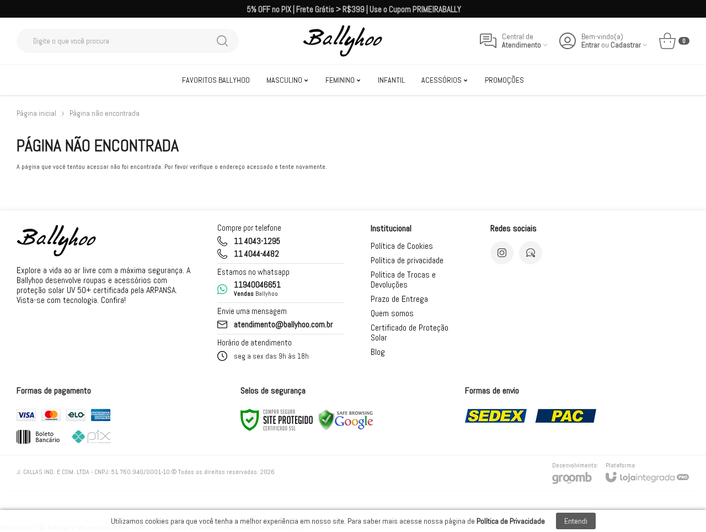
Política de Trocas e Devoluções (403, 279)
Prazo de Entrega (399, 299)
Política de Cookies (402, 246)
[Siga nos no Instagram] (502, 252)
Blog (378, 352)
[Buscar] (222, 41)
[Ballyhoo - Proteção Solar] (343, 40)
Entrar (590, 45)
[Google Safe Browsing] (345, 419)
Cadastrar (626, 45)
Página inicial (36, 113)
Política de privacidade (407, 260)
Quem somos (392, 313)
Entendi (575, 521)
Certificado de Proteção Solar (409, 332)
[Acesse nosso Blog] (530, 252)
